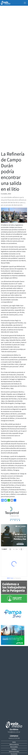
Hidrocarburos (14, 744)
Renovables (14, 747)
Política (14, 749)
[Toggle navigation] (25, 3)
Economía (14, 754)
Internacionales (14, 751)
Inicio (14, 742)
